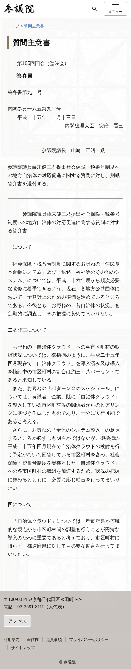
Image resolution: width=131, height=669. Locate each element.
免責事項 (54, 639)
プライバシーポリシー (89, 639)
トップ (13, 26)
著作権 (33, 639)
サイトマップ (23, 647)
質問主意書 (34, 26)
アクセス (17, 621)
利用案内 (11, 639)
